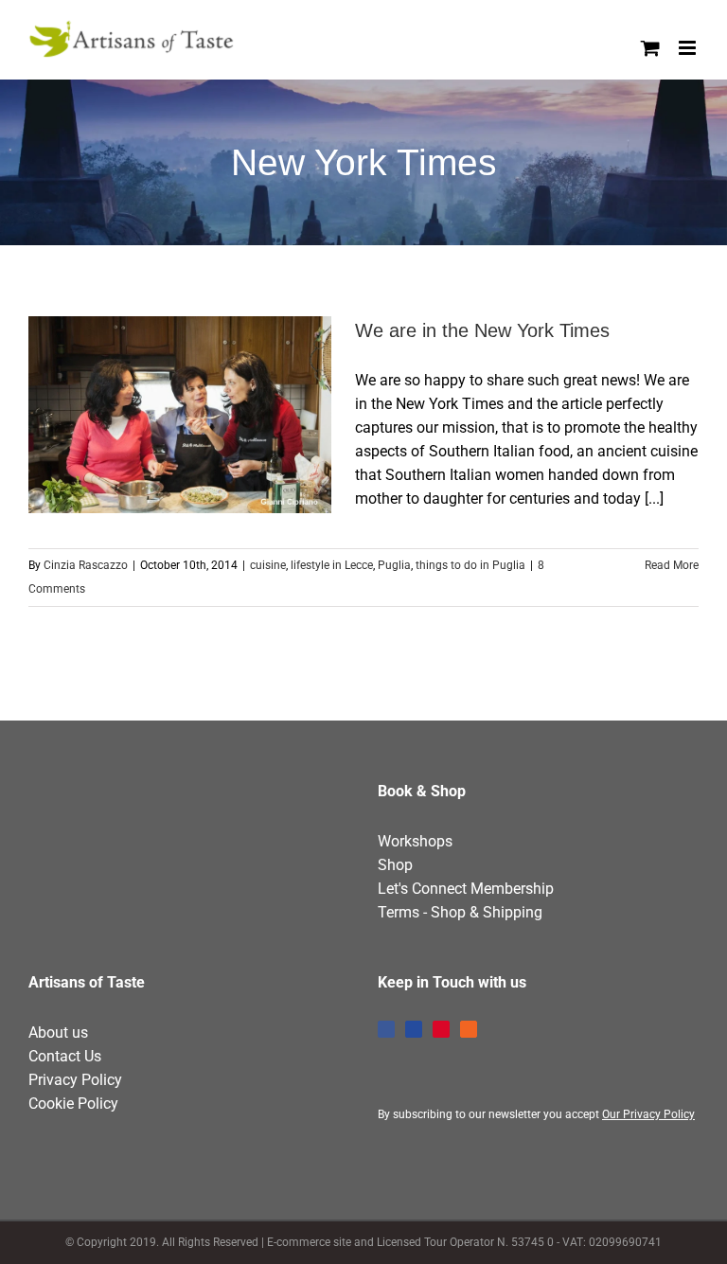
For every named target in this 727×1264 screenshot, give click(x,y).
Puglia (394, 565)
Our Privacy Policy (648, 1114)
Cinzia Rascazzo (86, 565)
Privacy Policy (75, 1080)
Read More (672, 565)
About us (58, 1032)
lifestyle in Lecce (332, 565)
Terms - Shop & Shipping (460, 912)
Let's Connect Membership (466, 889)
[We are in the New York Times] (179, 414)
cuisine (268, 565)
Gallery (214, 414)
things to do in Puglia (470, 565)
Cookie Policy (73, 1104)
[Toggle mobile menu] (689, 48)
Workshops (415, 841)
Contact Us (64, 1056)
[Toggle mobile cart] (650, 48)
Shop (395, 865)
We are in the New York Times (145, 414)
